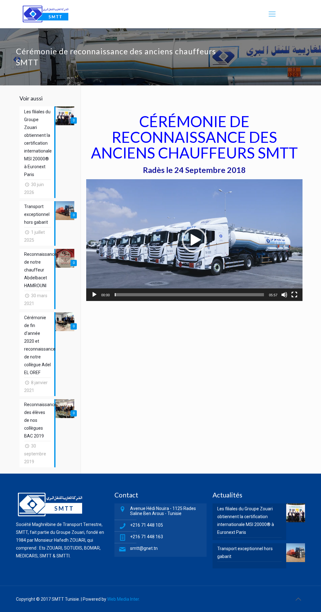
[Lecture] (94, 295)
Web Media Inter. (123, 599)
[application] (194, 240)
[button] (194, 240)
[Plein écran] (294, 295)
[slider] (189, 294)
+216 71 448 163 (146, 536)
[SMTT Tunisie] (45, 14)
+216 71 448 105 (146, 525)
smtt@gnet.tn (144, 548)
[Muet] (284, 295)
